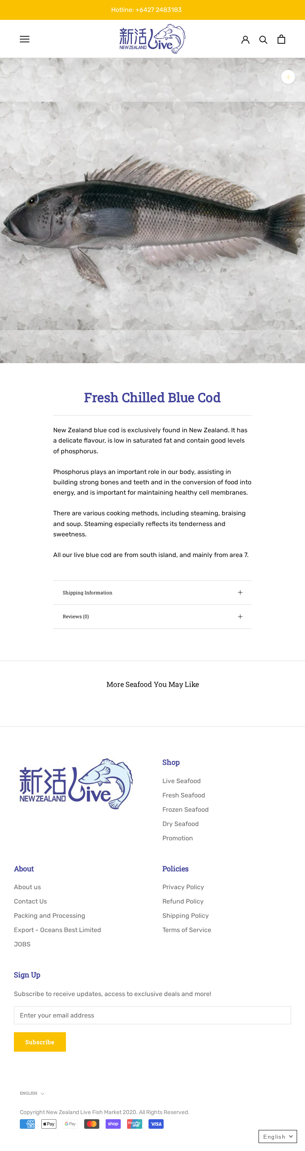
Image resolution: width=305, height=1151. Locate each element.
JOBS (22, 944)
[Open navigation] (24, 38)
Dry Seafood (180, 824)
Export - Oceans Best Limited (57, 930)
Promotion (177, 838)
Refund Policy (183, 901)
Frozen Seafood (185, 809)
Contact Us (30, 901)
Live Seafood (181, 781)
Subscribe (39, 1042)
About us (27, 887)
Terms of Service (186, 930)
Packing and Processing (49, 915)
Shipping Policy (185, 915)
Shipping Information (87, 592)
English (28, 1093)
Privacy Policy (183, 887)
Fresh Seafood (183, 795)
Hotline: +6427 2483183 (146, 10)
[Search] (263, 39)
